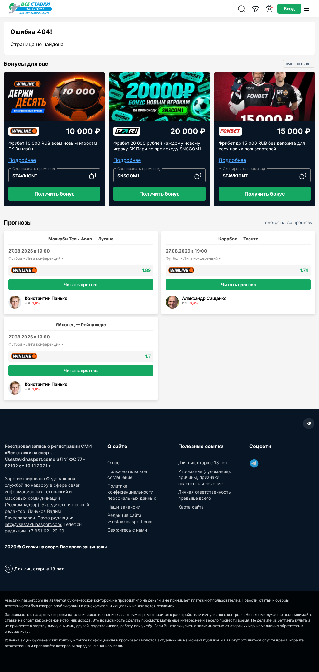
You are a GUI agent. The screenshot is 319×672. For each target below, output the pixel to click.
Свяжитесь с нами (127, 529)
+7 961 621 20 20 (46, 530)
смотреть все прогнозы (289, 222)
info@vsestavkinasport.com (33, 524)
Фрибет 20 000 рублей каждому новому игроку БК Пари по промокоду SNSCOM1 (157, 145)
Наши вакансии (123, 506)
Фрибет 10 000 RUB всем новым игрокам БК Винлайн (52, 145)
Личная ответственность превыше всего (204, 495)
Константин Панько (46, 298)
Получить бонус (54, 194)
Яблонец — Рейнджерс (81, 324)
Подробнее (22, 160)
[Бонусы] (269, 8)
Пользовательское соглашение (127, 474)
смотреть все (299, 63)
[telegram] (308, 423)
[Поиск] (241, 8)
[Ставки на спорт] (30, 13)
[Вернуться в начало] (299, 645)
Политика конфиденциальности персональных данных (131, 492)
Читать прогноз (81, 284)
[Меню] (307, 8)
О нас (113, 462)
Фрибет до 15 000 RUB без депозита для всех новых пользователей (262, 145)
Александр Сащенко (204, 298)
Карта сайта (191, 506)
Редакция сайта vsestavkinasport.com (129, 518)
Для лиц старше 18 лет (202, 462)
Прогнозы (18, 223)
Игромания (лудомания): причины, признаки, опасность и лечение (204, 477)
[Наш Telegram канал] (255, 8)
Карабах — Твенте (238, 238)
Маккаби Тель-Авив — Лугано (81, 238)
